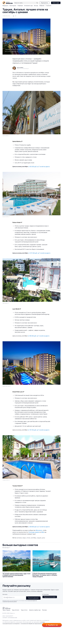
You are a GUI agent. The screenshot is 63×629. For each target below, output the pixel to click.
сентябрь (33, 538)
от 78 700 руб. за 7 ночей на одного (38, 430)
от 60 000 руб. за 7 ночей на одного (39, 166)
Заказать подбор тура (35, 610)
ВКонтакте (39, 530)
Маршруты (5, 5)
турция (39, 538)
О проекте (48, 5)
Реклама (44, 610)
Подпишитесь (44, 2)
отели (28, 538)
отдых (24, 538)
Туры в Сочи (24, 610)
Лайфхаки (41, 5)
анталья (19, 538)
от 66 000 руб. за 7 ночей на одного (38, 336)
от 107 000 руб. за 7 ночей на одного (39, 253)
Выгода (36, 5)
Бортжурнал (13, 5)
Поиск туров (55, 2)
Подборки (20, 5)
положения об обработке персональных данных (33, 623)
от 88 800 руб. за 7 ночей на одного (39, 526)
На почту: (5, 594)
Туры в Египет (15, 610)
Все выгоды (6, 547)
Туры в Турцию (6, 610)
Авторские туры (28, 5)
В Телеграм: (45, 594)
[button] (7, 112)
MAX (43, 532)
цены (43, 538)
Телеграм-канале (34, 532)
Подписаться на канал (50, 597)
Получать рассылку (33, 598)
